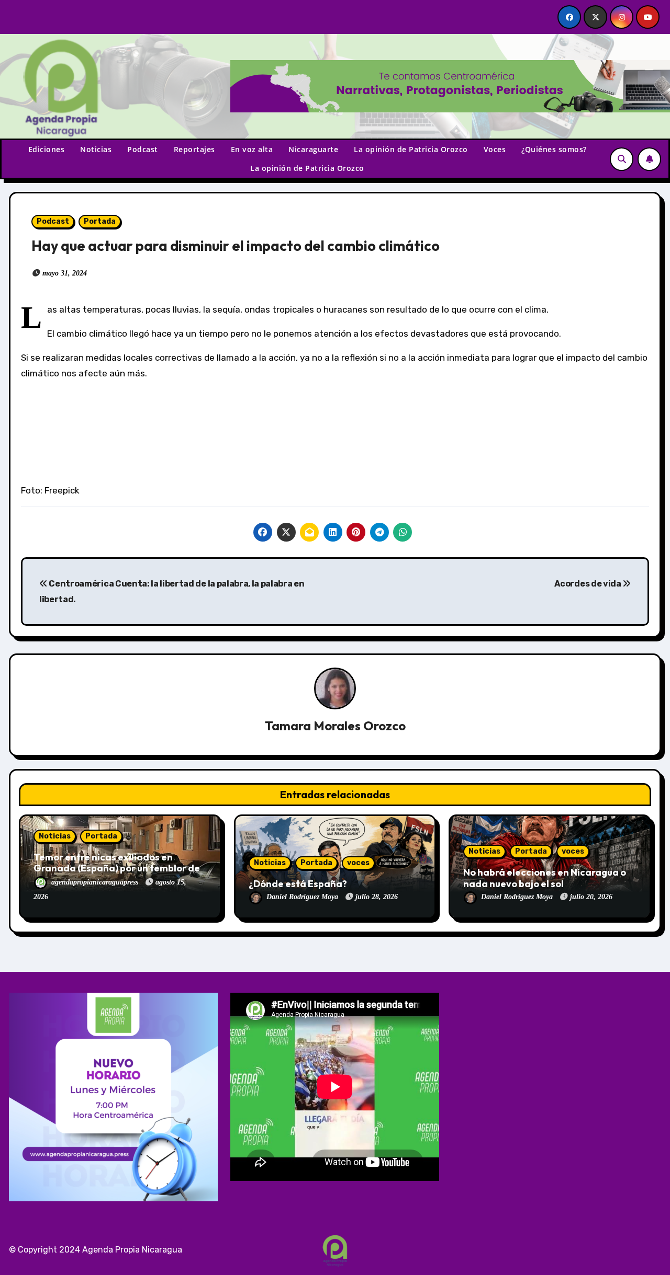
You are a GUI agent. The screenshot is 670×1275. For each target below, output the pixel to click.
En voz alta (252, 149)
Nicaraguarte (313, 149)
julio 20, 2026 (591, 897)
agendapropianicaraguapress (95, 882)
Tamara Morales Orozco (335, 725)
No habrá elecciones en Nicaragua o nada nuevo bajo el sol (544, 878)
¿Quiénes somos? (554, 149)
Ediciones (46, 149)
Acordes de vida (588, 584)
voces (358, 862)
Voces (495, 149)
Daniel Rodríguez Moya (303, 897)
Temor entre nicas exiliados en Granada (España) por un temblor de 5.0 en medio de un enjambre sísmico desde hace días (117, 874)
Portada (100, 221)
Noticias (95, 149)
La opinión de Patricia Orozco (411, 149)
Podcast (142, 149)
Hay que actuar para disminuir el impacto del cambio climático (235, 246)
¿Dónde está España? (298, 884)
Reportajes (194, 149)
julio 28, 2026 (376, 897)
